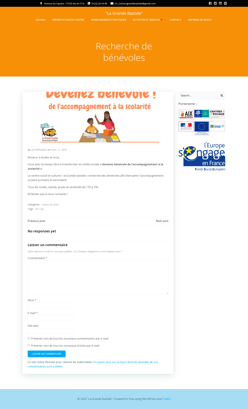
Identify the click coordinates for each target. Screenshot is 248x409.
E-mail (33, 313)
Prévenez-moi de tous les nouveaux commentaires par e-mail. (70, 338)
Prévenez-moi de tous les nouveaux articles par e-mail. (65, 345)
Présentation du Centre (68, 19)
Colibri (166, 399)
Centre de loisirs (50, 204)
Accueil (41, 19)
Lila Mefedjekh (39, 149)
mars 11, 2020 (59, 149)
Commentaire (37, 258)
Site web (33, 326)
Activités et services (146, 19)
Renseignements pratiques (108, 19)
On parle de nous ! (200, 19)
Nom (32, 300)
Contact (175, 19)
